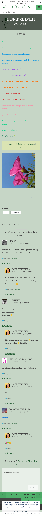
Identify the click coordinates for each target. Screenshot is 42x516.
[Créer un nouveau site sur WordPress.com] (21, 2)
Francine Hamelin (19, 409)
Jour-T (13, 494)
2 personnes (14, 374)
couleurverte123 (22, 269)
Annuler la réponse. (22, 465)
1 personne (13, 258)
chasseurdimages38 (20, 359)
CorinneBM (15, 300)
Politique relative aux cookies (23, 508)
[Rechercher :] (14, 12)
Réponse (33, 487)
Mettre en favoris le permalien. (12, 225)
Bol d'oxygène (17, 7)
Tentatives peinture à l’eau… (29, 497)
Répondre (7, 263)
